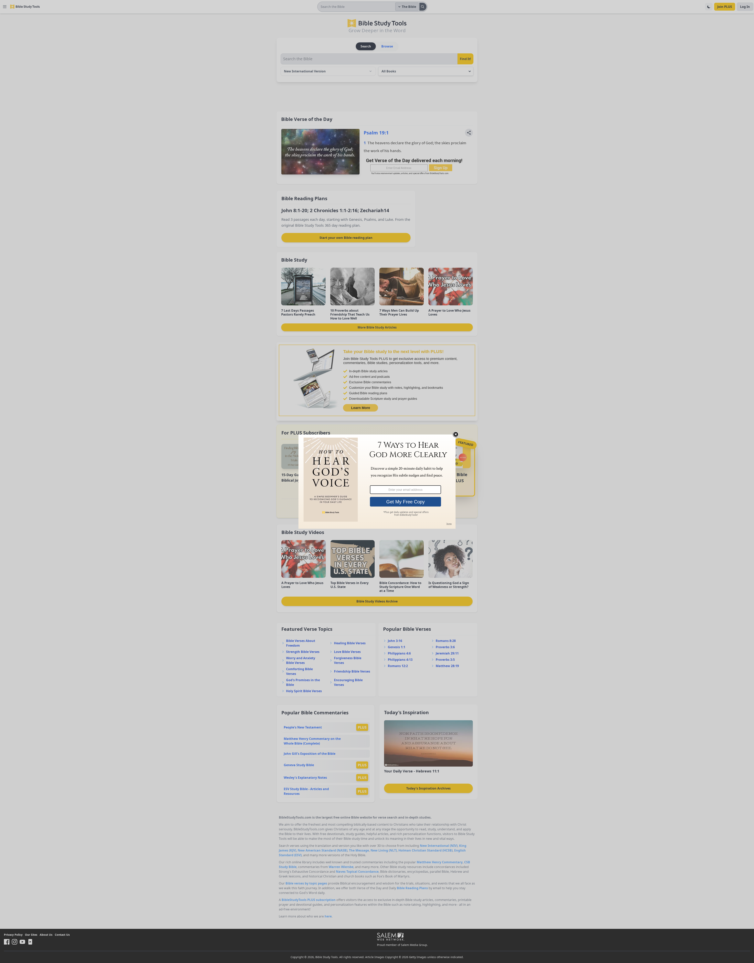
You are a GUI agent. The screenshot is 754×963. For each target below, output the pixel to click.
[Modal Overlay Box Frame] (377, 481)
